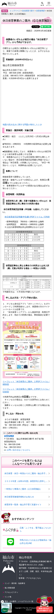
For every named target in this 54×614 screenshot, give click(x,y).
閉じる (2, 601)
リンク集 (8, 597)
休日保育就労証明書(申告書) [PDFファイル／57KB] (27, 217)
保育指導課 (40, 11)
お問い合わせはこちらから (18, 450)
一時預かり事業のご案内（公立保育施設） (23, 489)
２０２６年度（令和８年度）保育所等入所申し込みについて (27, 481)
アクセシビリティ (11, 592)
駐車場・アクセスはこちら (30, 578)
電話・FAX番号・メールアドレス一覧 (19, 601)
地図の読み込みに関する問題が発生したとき (22, 124)
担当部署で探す (28, 11)
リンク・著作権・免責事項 (15, 583)
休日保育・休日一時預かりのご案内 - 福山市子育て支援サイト (27, 473)
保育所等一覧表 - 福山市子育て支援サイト (23, 504)
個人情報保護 (10, 588)
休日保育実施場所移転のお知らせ (19, 497)
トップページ (15, 11)
